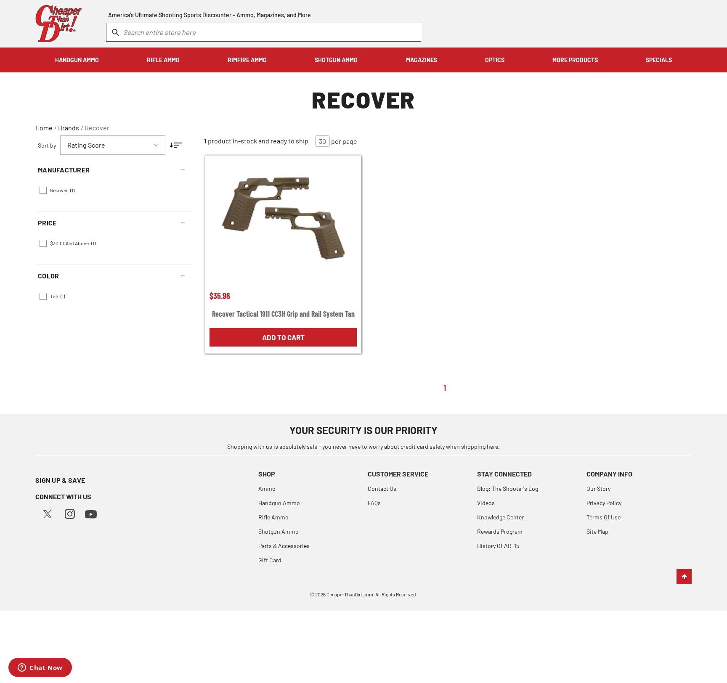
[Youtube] (91, 513)
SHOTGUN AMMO (336, 60)
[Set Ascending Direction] (175, 145)
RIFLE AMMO (163, 60)
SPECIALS (659, 60)
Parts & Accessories (284, 545)
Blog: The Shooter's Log (507, 488)
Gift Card (269, 560)
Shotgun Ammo (278, 531)
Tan (57, 296)
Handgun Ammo (279, 502)
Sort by (47, 145)
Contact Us (382, 488)
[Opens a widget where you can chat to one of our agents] (40, 668)
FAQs (374, 502)
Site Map (597, 531)
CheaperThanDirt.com (349, 594)
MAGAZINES (421, 60)
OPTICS (494, 60)
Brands (68, 128)
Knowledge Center (500, 517)
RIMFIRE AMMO (247, 60)
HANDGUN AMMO (77, 60)
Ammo (267, 488)
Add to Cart (283, 337)
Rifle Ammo (273, 517)
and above (73, 243)
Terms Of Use (603, 517)
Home (44, 128)
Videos (486, 502)
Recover (97, 128)
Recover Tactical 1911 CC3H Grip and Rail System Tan (283, 313)
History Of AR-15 (498, 545)
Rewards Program (500, 531)
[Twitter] (47, 513)
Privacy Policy (603, 502)
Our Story (598, 488)
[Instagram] (70, 513)
